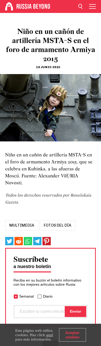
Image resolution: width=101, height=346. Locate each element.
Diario (48, 296)
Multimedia (21, 225)
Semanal (26, 296)
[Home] (9, 6)
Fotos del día (57, 225)
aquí (49, 335)
